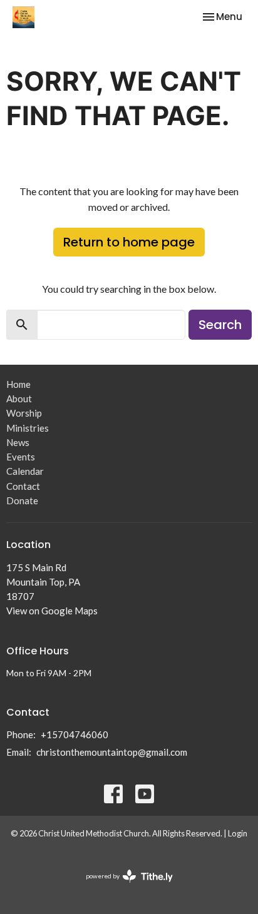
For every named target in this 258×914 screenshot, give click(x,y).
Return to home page (129, 242)
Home (18, 384)
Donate (22, 500)
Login (237, 833)
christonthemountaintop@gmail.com (111, 752)
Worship (24, 413)
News (17, 442)
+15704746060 (74, 734)
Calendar (25, 471)
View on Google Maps (52, 610)
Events (20, 456)
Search (220, 324)
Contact (23, 486)
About (19, 398)
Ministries (27, 428)
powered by (123, 886)
